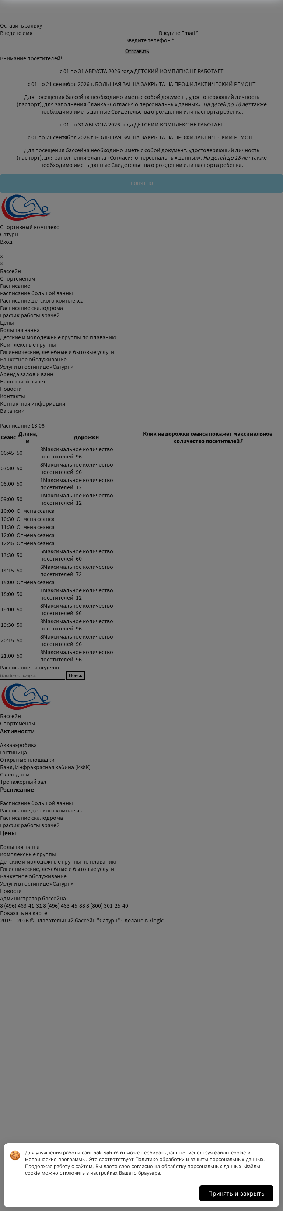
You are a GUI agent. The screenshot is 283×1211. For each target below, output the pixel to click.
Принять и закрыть (236, 1193)
